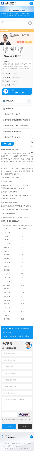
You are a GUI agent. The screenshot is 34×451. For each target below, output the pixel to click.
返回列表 (8, 332)
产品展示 (16, 13)
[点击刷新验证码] (24, 415)
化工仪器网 (11, 448)
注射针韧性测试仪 (8, 16)
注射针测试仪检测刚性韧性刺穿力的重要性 (16, 120)
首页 (10, 13)
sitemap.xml (24, 448)
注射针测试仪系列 (25, 13)
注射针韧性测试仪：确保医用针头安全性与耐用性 (17, 125)
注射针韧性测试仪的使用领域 (12, 131)
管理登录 (17, 448)
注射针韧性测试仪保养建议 (11, 137)
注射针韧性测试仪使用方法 (11, 114)
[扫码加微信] (31, 146)
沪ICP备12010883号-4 (19, 446)
